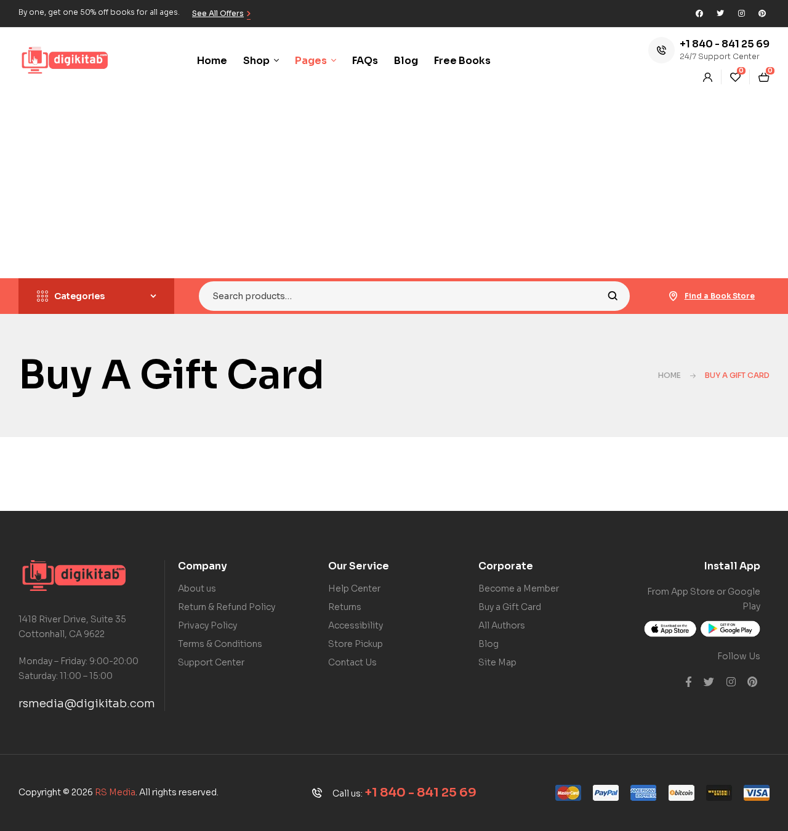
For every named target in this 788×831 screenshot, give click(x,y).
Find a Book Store (720, 295)
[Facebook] (699, 13)
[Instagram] (741, 13)
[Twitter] (720, 13)
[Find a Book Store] (673, 296)
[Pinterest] (762, 13)
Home (669, 375)
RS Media (115, 792)
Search (613, 296)
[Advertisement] (394, 186)
